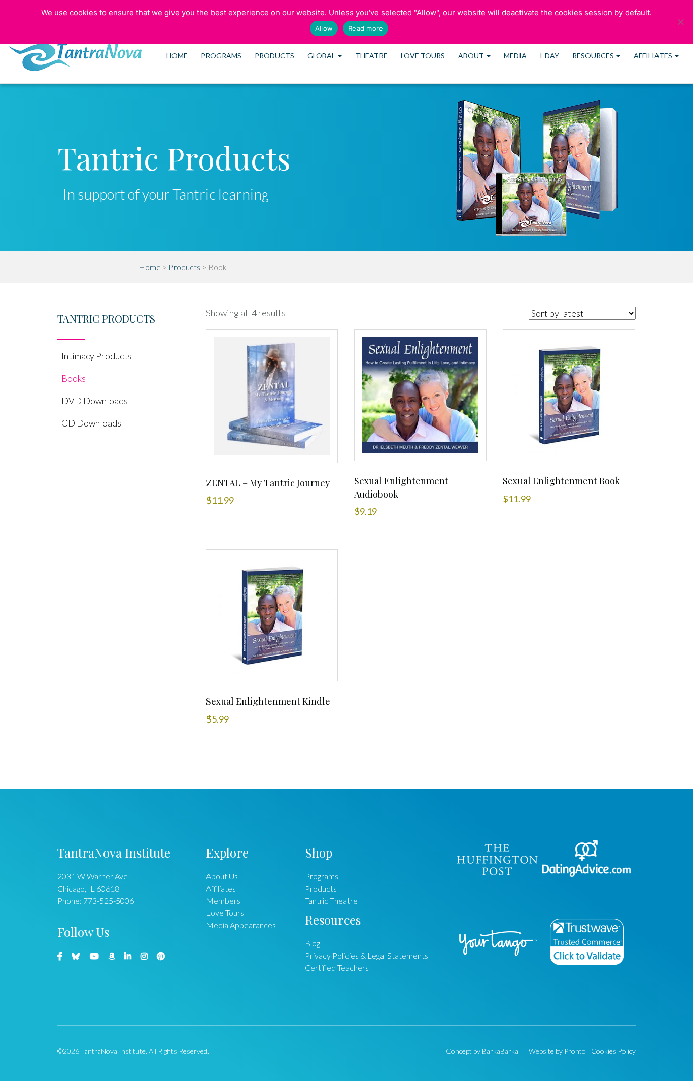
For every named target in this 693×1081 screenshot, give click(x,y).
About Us (222, 876)
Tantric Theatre (331, 900)
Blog (312, 943)
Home (177, 55)
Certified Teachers (337, 967)
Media (515, 55)
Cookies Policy (613, 1050)
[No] (680, 22)
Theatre (371, 55)
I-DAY (549, 55)
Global (322, 55)
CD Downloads (91, 423)
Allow (324, 28)
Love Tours (423, 55)
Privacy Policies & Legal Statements (366, 955)
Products (274, 55)
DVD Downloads (94, 400)
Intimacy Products (96, 356)
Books (73, 378)
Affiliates (654, 55)
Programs (221, 55)
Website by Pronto (557, 1050)
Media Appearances (241, 925)
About (472, 55)
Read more (365, 28)
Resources (593, 55)
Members (223, 900)
